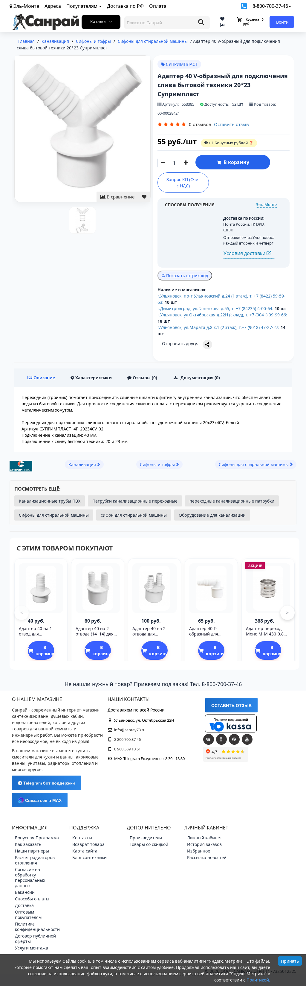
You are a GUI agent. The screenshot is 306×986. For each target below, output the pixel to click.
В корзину (235, 162)
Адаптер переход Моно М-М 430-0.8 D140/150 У (265, 634)
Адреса (53, 6)
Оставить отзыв (231, 124)
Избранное (198, 851)
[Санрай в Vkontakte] (208, 739)
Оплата (157, 6)
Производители (146, 838)
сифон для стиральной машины (134, 515)
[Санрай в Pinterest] (234, 739)
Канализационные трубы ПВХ (49, 501)
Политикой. (258, 980)
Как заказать (28, 844)
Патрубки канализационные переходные (135, 501)
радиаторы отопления (71, 763)
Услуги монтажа (31, 948)
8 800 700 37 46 (127, 739)
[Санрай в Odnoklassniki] (221, 739)
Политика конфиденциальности (37, 926)
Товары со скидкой (149, 844)
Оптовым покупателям (28, 914)
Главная (26, 41)
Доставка (24, 905)
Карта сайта (84, 851)
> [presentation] (287, 612)
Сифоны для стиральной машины (54, 515)
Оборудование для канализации (212, 515)
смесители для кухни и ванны (43, 757)
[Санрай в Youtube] (247, 739)
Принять (290, 961)
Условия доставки (245, 253)
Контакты (82, 838)
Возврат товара (88, 844)
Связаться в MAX (43, 800)
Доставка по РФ (125, 6)
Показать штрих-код (186, 275)
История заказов (204, 844)
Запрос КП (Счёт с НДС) (183, 183)
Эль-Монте (266, 204)
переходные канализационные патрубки (231, 501)
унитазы (36, 763)
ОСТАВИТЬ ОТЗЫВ (231, 705)
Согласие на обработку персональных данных (30, 877)
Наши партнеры (32, 851)
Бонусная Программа (37, 838)
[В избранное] (144, 197)
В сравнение (119, 197)
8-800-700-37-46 (270, 6)
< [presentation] (21, 612)
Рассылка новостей (207, 857)
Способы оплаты (32, 899)
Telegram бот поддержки (48, 783)
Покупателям (82, 6)
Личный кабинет (204, 838)
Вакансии (25, 892)
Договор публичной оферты (35, 938)
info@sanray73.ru (130, 729)
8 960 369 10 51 (127, 749)
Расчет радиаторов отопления (35, 860)
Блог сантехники (89, 857)
